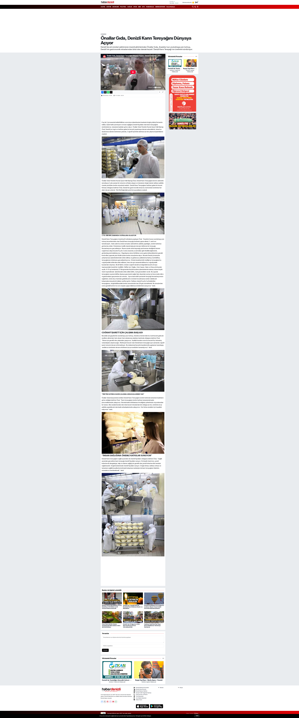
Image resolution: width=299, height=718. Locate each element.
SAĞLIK (129, 6)
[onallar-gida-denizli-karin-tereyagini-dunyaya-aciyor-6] (133, 309)
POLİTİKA (123, 6)
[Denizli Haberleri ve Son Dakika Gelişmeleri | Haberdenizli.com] (107, 2)
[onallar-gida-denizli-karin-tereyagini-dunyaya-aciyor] (133, 433)
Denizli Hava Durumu (141, 689)
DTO (143, 6)
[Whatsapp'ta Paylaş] (108, 92)
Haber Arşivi (139, 699)
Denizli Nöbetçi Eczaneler (142, 687)
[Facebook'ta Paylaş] (102, 92)
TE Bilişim (196, 713)
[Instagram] (110, 701)
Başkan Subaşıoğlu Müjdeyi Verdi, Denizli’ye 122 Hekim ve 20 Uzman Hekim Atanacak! (112, 607)
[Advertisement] (149, 21)
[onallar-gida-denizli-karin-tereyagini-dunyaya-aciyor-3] (133, 157)
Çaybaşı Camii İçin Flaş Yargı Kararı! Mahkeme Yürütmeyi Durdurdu (152, 626)
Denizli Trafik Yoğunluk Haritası (143, 692)
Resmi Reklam (170, 6)
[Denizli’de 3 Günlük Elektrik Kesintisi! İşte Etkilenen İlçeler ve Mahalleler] (133, 598)
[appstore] (143, 706)
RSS (104, 713)
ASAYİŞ (103, 6)
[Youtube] (113, 701)
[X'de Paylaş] (105, 92)
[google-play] (156, 706)
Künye (181, 687)
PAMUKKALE (150, 6)
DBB (139, 6)
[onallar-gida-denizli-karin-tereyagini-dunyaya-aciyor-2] (133, 535)
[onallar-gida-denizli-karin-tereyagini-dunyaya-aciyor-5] (133, 213)
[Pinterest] (107, 701)
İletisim (161, 687)
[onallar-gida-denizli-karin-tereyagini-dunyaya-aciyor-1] (133, 494)
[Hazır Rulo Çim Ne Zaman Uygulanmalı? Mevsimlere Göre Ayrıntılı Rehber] (112, 617)
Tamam (196, 715)
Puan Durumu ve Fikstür (142, 694)
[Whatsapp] (116, 701)
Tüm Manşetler (140, 696)
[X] (104, 701)
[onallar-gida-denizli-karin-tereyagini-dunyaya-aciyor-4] (133, 370)
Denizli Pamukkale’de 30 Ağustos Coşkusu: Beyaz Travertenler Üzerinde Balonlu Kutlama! (154, 607)
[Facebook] (102, 701)
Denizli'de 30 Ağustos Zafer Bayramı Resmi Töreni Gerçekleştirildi (131, 626)
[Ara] (193, 7)
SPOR (135, 6)
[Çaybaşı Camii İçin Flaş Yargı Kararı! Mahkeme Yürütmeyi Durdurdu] (154, 617)
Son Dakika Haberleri (141, 698)
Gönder (105, 650)
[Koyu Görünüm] (195, 7)
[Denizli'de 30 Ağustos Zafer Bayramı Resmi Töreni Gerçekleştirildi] (133, 617)
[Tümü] (163, 658)
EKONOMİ (115, 6)
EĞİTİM (109, 6)
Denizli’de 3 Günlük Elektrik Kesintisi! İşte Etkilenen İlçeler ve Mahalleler (132, 607)
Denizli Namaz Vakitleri (141, 691)
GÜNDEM (103, 34)
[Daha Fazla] (111, 92)
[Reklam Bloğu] (182, 93)
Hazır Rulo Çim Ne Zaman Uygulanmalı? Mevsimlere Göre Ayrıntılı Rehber (111, 626)
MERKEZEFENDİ (160, 6)
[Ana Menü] (197, 7)
